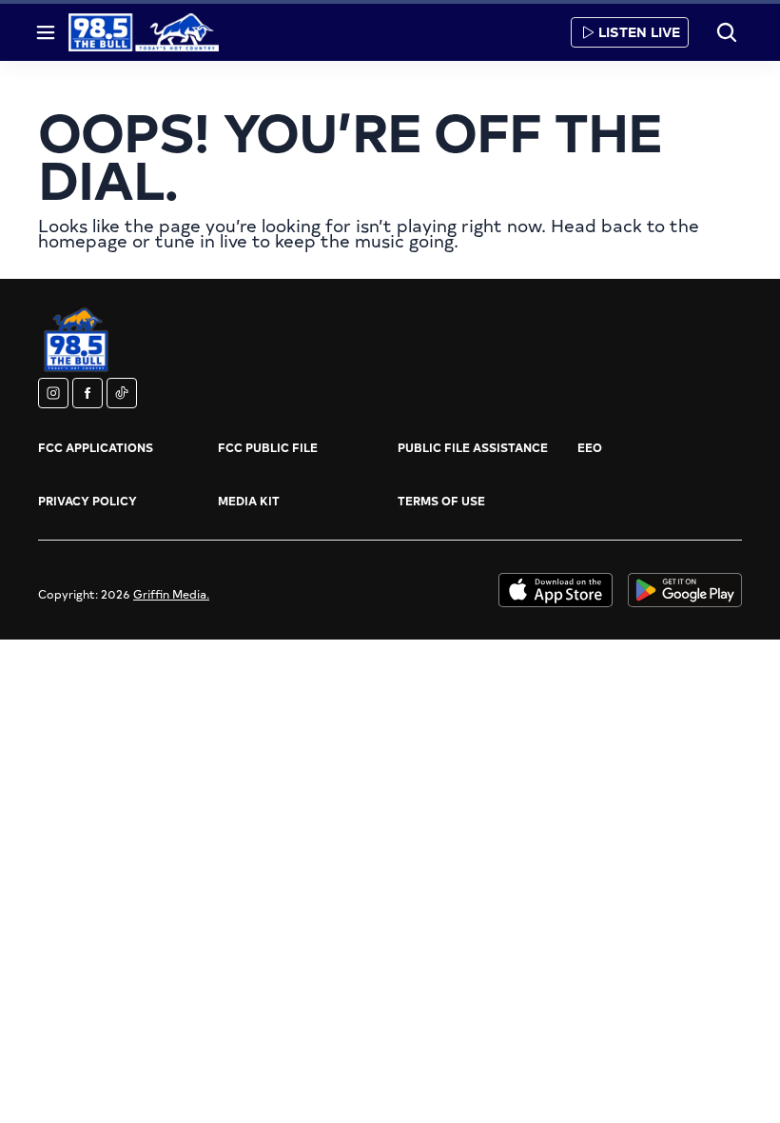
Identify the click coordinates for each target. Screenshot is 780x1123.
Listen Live (639, 32)
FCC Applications (95, 447)
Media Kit (249, 500)
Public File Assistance (473, 447)
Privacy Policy (87, 500)
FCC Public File (268, 447)
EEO (589, 447)
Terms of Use (441, 500)
